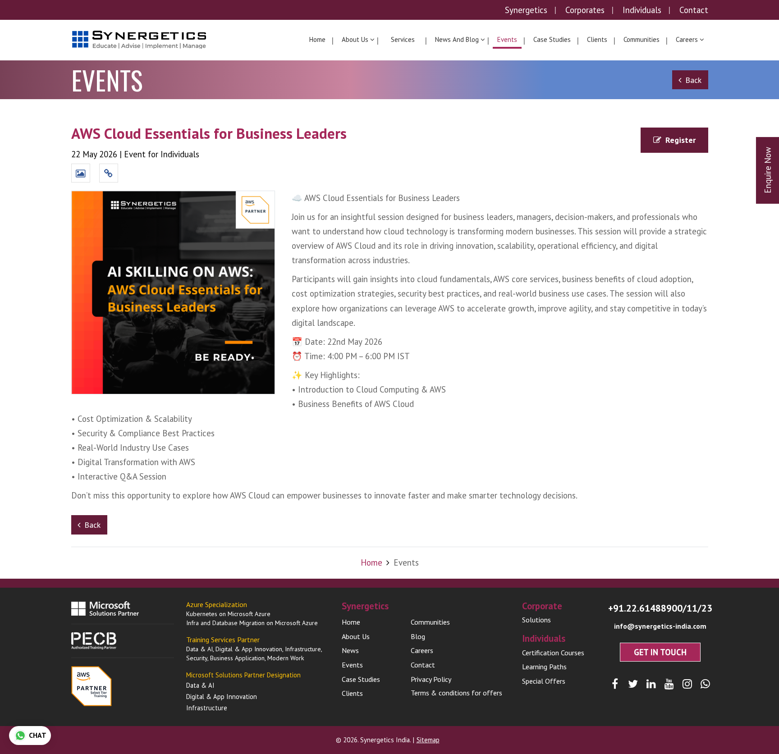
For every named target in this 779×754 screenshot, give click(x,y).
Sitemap (428, 740)
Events (507, 39)
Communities (641, 39)
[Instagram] (687, 684)
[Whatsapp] (705, 684)
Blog (418, 636)
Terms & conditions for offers (456, 692)
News (350, 650)
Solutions (536, 619)
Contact (693, 10)
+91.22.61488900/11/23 (660, 608)
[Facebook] (615, 684)
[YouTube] (669, 684)
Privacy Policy (431, 679)
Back (693, 80)
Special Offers (543, 680)
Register (680, 140)
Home (317, 39)
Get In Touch (660, 652)
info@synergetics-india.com (660, 626)
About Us (356, 636)
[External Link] (109, 173)
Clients (597, 39)
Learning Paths (544, 666)
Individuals (642, 10)
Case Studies (552, 39)
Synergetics (526, 10)
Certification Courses (553, 652)
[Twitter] (633, 684)
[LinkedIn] (651, 684)
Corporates (585, 10)
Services (403, 39)
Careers (422, 650)
